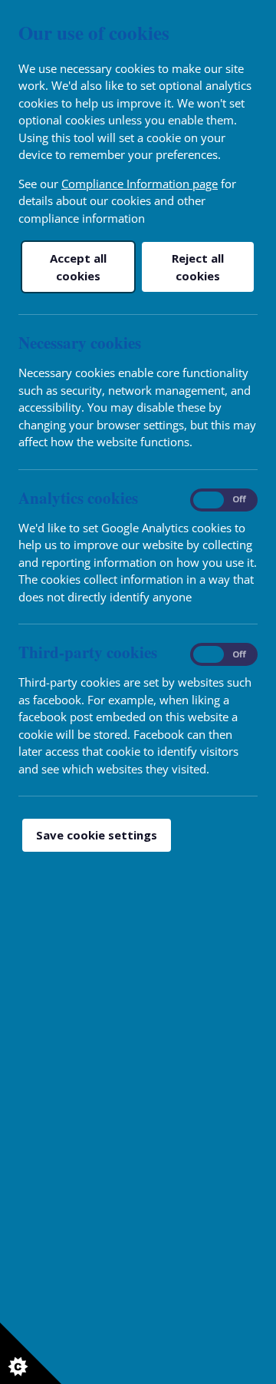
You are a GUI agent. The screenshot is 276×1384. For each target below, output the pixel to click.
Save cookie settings (96, 835)
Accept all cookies (78, 266)
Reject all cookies (198, 266)
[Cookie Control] (30, 1353)
